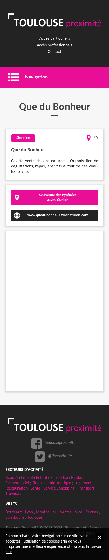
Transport (86, 488)
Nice (78, 512)
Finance (39, 483)
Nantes (65, 512)
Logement (83, 483)
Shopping (67, 488)
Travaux (12, 494)
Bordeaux (14, 512)
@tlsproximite (60, 456)
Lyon (29, 512)
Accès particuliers (54, 39)
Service (49, 488)
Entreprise (59, 478)
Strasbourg (15, 517)
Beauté (12, 478)
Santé (35, 488)
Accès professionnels (54, 45)
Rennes (91, 512)
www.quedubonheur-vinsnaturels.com (57, 215)
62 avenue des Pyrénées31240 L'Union (57, 197)
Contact (54, 52)
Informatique (60, 483)
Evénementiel (17, 483)
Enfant (41, 478)
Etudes (77, 478)
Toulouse (34, 517)
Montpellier (46, 512)
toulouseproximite (59, 443)
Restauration (17, 488)
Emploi (27, 478)
